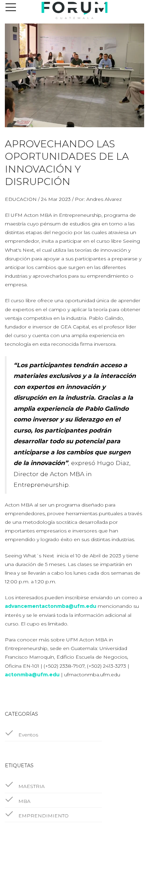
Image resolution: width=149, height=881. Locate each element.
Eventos (27, 735)
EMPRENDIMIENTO (43, 816)
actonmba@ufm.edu (32, 674)
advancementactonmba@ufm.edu (50, 606)
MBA (23, 801)
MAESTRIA (31, 786)
